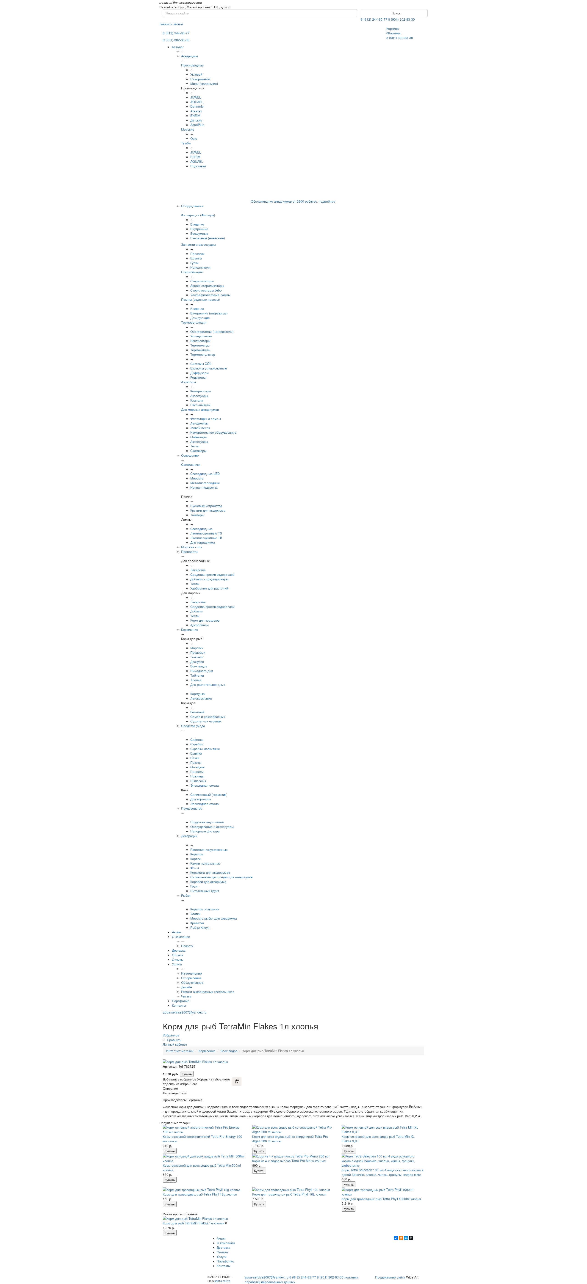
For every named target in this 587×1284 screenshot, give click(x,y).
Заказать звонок (171, 24)
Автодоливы (199, 423)
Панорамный (200, 79)
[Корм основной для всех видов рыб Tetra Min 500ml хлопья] (204, 1158)
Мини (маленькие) (204, 83)
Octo (193, 138)
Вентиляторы (200, 340)
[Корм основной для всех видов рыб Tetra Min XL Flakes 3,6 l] (383, 1129)
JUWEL (195, 97)
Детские (196, 120)
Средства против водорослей (212, 574)
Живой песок (200, 427)
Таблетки (197, 675)
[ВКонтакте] (396, 1238)
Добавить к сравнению (236, 1081)
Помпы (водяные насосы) (200, 299)
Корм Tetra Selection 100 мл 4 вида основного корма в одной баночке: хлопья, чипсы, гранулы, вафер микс (382, 1172)
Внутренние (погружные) (209, 313)
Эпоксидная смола (204, 785)
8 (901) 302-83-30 (401, 19)
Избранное (171, 1035)
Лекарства (198, 570)
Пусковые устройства (206, 505)
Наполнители (200, 267)
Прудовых (197, 652)
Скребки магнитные (205, 748)
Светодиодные (201, 528)
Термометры (200, 345)
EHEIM (195, 115)
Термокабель (200, 349)
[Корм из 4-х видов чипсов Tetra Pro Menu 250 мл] (293, 1156)
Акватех (196, 111)
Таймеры (197, 514)
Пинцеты (197, 771)
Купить (187, 1074)
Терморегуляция (193, 322)
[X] (411, 1238)
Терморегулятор (202, 354)
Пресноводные (192, 65)
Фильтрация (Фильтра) (198, 215)
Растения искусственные (209, 849)
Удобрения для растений (209, 588)
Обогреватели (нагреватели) (212, 331)
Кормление (207, 1050)
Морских (196, 647)
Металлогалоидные (205, 482)
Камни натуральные (205, 863)
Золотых (196, 657)
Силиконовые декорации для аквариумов (221, 877)
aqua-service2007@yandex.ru (185, 1012)
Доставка (179, 950)
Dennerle (197, 106)
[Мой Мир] (406, 1238)
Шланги (196, 258)
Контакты (179, 1005)
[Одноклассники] (401, 1238)
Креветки (197, 922)
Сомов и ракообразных (207, 716)
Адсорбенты (199, 625)
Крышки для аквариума (207, 510)
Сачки (194, 757)
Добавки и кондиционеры (209, 579)
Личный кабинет (175, 1044)
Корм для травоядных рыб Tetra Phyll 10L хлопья (289, 1194)
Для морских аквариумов (200, 409)
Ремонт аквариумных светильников (207, 991)
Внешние (197, 224)
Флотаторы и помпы (205, 418)
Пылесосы (198, 780)
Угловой (196, 74)
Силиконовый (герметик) (208, 794)
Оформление (191, 977)
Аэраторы (188, 382)
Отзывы (177, 959)
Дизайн (186, 987)
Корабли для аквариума (208, 881)
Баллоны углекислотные (208, 368)
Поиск (395, 13)
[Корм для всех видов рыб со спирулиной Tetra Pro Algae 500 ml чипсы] (293, 1129)
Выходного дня (201, 670)
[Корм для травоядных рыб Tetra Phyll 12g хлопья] (204, 1189)
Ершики (196, 753)
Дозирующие (200, 317)
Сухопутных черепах (206, 721)
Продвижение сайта (390, 1277)
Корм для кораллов (204, 620)
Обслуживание (192, 982)
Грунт (194, 886)
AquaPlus (197, 124)
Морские (187, 129)
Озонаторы (198, 437)
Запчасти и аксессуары (198, 244)
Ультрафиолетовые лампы (210, 294)
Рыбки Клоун (200, 927)
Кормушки (197, 693)
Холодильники (201, 336)
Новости (187, 945)
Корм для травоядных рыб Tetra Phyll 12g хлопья (200, 1194)
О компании (181, 936)
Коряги (195, 858)
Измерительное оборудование (213, 432)
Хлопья (195, 680)
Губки (194, 262)
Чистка (186, 996)
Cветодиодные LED (205, 473)
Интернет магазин (180, 1050)
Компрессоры (200, 391)
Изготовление (191, 973)
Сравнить (174, 1039)
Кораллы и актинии (204, 909)
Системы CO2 (200, 363)
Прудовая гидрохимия (207, 822)
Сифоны (196, 739)
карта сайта (222, 1281)
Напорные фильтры (205, 831)
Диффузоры (199, 372)
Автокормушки (201, 698)
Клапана (196, 400)
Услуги (177, 964)
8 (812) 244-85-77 (374, 19)
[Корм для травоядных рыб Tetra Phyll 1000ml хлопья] (383, 1191)
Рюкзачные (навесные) (207, 238)
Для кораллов (200, 799)
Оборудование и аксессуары (212, 826)
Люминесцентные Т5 (206, 533)
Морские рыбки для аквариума (213, 918)
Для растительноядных (207, 684)
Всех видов (198, 666)
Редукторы (198, 377)
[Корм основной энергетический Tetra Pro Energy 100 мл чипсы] (204, 1129)
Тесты (194, 446)
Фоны (194, 867)
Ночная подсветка (204, 487)
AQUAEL (196, 101)
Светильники (190, 464)
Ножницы (197, 776)
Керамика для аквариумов (210, 872)
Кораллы (197, 854)
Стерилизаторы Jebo (206, 290)
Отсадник (197, 767)
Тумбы (186, 143)
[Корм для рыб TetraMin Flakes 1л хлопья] (204, 1218)
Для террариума (202, 542)
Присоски (197, 253)
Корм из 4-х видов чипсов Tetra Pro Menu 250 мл (289, 1160)
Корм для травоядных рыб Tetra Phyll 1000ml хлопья (381, 1198)
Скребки (196, 744)
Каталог (178, 46)
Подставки (198, 166)
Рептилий (197, 712)
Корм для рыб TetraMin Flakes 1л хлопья (193, 1223)
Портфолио (180, 1000)
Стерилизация (192, 272)
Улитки (195, 913)
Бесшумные (199, 233)
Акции (176, 932)
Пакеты (195, 762)
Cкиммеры (198, 450)
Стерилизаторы (202, 281)
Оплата (177, 955)
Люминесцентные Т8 (206, 537)
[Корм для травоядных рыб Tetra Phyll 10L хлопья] (293, 1189)
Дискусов (197, 661)
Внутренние (199, 228)
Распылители (200, 404)
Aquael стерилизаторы (207, 285)
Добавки (196, 611)
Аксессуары (199, 395)
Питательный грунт (204, 890)
